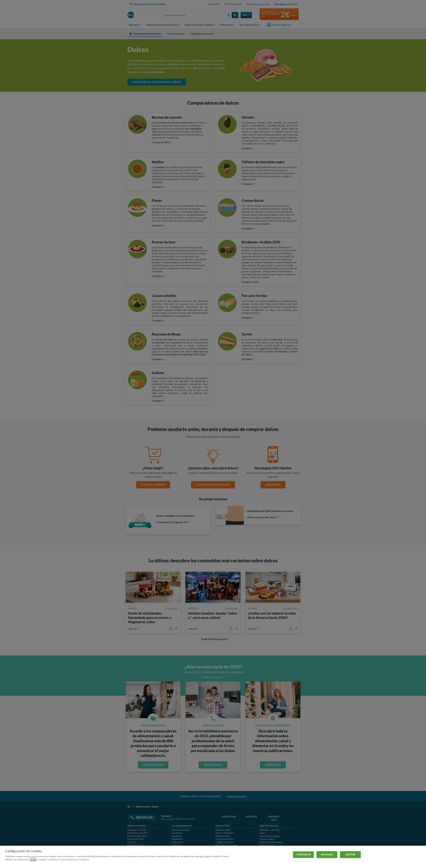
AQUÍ (33, 859)
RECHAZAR (327, 854)
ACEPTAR (350, 854)
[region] (213, 854)
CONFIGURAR (303, 854)
